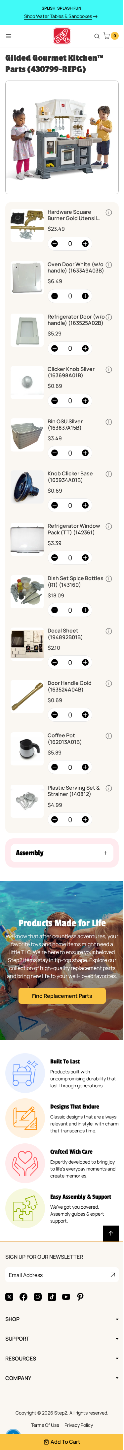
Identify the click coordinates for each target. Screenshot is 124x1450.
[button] (59, 853)
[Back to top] (106, 1233)
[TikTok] (52, 1297)
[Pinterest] (80, 1297)
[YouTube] (66, 1297)
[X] (9, 1297)
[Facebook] (23, 1297)
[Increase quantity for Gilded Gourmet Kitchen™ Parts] (85, 243)
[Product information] (108, 212)
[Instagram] (38, 1297)
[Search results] (97, 36)
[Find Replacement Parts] (59, 960)
